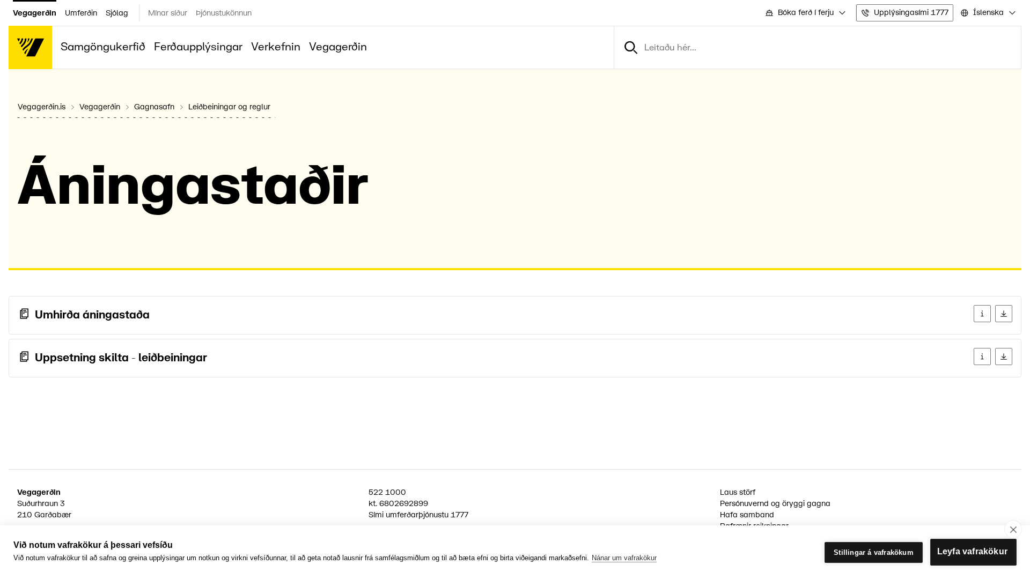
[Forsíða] (30, 47)
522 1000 (387, 492)
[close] (1013, 529)
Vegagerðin (34, 13)
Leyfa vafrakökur (972, 551)
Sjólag (117, 13)
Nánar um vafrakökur (624, 558)
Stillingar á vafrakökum (874, 552)
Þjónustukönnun (224, 13)
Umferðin (81, 13)
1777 (459, 514)
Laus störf (737, 492)
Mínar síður (167, 13)
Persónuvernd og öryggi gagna (775, 503)
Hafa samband (747, 514)
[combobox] (804, 13)
